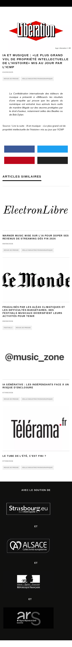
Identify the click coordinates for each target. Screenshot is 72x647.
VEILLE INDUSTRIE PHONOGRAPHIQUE (37, 78)
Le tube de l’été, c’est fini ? (24, 456)
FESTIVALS (8, 327)
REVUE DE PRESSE (11, 78)
